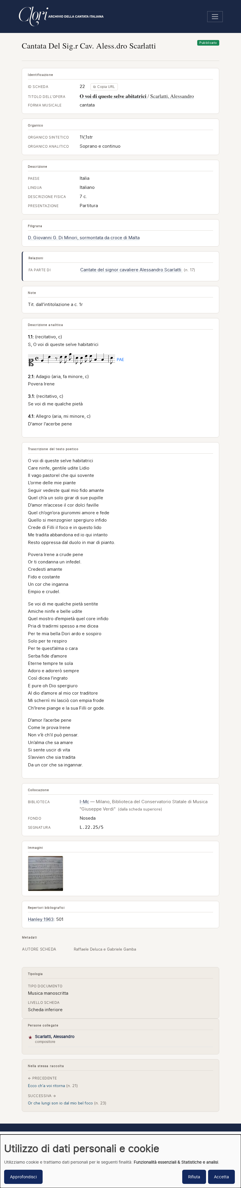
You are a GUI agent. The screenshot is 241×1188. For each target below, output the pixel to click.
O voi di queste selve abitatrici (114, 96)
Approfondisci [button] (23, 1176)
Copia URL (104, 86)
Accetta (221, 1176)
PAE (120, 359)
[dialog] (120, 1161)
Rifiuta (194, 1176)
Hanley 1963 (41, 919)
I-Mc (84, 801)
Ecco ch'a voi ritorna (53, 1085)
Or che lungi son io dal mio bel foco (67, 1103)
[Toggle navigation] (215, 16)
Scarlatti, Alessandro (172, 95)
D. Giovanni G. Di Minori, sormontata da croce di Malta (84, 237)
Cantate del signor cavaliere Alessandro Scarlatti (131, 269)
